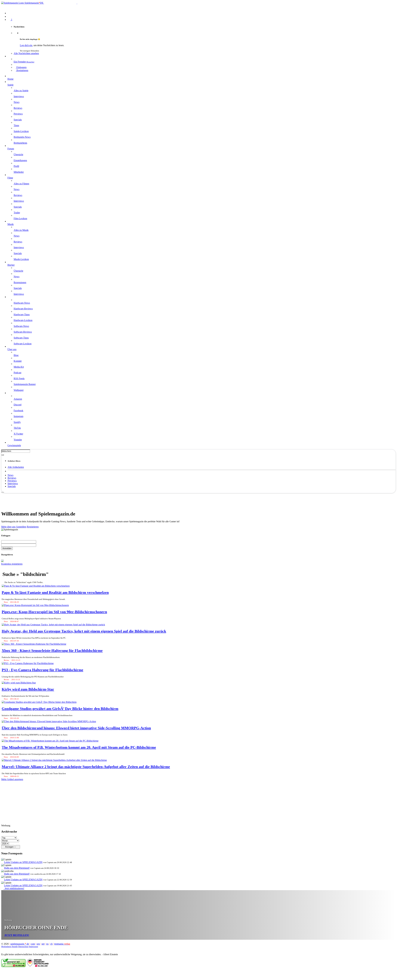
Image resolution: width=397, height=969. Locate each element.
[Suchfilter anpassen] (2, 454)
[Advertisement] (198, 500)
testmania (62, 944)
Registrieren (33, 526)
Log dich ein (26, 45)
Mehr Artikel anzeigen (12, 779)
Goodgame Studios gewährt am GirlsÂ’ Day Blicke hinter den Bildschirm (60, 709)
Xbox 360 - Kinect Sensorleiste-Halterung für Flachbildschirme (52, 651)
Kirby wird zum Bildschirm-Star (28, 689)
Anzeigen (9, 847)
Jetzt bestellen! (16, 935)
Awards (15, 946)
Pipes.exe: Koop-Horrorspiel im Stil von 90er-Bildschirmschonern (54, 612)
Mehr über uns (8, 526)
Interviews (13, 483)
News (10, 475)
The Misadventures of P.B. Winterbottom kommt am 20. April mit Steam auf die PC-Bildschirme (79, 747)
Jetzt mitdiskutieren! (13, 888)
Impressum (33, 946)
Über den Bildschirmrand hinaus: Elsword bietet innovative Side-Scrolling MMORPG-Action (76, 728)
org (38, 944)
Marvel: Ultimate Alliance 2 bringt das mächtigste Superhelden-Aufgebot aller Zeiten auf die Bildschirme (86, 767)
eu (47, 944)
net (43, 944)
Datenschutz (23, 946)
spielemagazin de (19, 944)
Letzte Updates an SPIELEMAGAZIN (23, 862)
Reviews (12, 478)
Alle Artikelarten (16, 467)
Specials (12, 486)
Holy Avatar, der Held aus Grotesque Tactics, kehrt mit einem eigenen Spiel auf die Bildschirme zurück (84, 631)
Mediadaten (6, 946)
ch (51, 944)
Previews (12, 480)
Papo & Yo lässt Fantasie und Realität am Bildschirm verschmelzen (55, 592)
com (33, 944)
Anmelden (21, 526)
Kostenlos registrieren (11, 564)
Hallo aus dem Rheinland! (17, 868)
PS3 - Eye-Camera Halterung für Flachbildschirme (42, 670)
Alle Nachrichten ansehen (26, 53)
